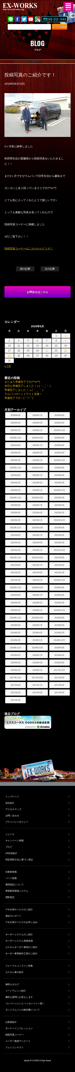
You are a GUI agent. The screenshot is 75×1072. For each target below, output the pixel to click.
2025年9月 (59, 438)
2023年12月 (59, 490)
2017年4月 (37, 692)
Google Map (37, 19)
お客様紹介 (11, 1022)
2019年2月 (16, 640)
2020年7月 (37, 595)
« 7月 (7, 366)
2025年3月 (59, 452)
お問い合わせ (12, 815)
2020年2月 (16, 610)
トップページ (12, 796)
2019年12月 (59, 610)
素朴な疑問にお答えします (19, 997)
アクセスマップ (13, 809)
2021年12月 (59, 550)
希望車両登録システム (16, 891)
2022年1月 (37, 550)
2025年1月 (37, 460)
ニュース (10, 834)
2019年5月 (16, 632)
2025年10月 (37, 438)
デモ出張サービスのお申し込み (21, 922)
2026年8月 (16, 415)
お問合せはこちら (37, 291)
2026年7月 (37, 415)
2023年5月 (16, 512)
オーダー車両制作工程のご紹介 (21, 953)
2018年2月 (16, 670)
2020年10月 (37, 587)
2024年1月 (37, 490)
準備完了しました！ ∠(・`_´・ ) (23, 389)
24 (9, 355)
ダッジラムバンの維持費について (22, 1009)
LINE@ (10, 19)
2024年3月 (59, 482)
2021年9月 (59, 557)
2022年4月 (37, 542)
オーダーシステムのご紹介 (19, 934)
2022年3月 (59, 542)
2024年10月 (37, 467)
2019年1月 (37, 640)
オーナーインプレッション (19, 1028)
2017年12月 (59, 670)
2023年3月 (59, 512)
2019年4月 (37, 632)
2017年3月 (59, 692)
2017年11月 (15, 677)
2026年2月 (16, 430)
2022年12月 (59, 520)
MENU (68, 7)
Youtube (31, 19)
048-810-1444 (56, 19)
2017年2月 (16, 700)
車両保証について (14, 884)
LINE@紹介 (11, 853)
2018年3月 (59, 662)
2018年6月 (59, 655)
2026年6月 (59, 415)
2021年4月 (37, 572)
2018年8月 (16, 655)
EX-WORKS (26, 7)
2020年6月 (59, 595)
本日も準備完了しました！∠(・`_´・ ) (27, 385)
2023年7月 (37, 505)
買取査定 (10, 897)
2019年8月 (16, 625)
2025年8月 (16, 445)
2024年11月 (15, 467)
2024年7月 (37, 475)
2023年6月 (59, 505)
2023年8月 (16, 505)
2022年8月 (16, 535)
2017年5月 (16, 692)
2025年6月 (59, 445)
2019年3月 (59, 632)
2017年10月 (37, 677)
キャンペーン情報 (14, 840)
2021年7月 (37, 565)
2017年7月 (37, 685)
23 (65, 350)
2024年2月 (16, 490)
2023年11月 (15, 497)
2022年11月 (15, 527)
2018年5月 (16, 662)
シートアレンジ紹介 (15, 990)
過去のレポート (13, 916)
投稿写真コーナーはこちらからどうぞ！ (28, 248)
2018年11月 (15, 647)
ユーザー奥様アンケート (18, 1041)
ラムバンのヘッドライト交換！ (23, 393)
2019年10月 (37, 617)
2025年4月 (37, 452)
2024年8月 (16, 475)
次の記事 (50, 268)
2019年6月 (59, 625)
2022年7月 (37, 535)
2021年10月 (37, 557)
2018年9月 (59, 647)
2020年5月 (16, 602)
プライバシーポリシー (16, 822)
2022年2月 (16, 550)
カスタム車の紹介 (14, 972)
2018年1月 (37, 670)
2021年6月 (59, 565)
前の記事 (25, 268)
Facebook (17, 19)
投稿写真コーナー (14, 1034)
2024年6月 (59, 475)
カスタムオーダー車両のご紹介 (21, 947)
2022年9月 (59, 527)
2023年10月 (37, 497)
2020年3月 (59, 602)
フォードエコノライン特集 (19, 965)
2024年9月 (59, 467)
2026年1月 (37, 430)
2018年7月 (37, 655)
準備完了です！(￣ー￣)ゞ (20, 397)
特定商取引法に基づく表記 (19, 859)
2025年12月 (59, 430)
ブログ (8, 847)
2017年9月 (59, 677)
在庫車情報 (11, 872)
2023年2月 (16, 520)
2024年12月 (59, 460)
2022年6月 (59, 535)
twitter (24, 19)
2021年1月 (37, 580)
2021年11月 (15, 557)
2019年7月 (37, 625)
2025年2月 (16, 460)
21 (47, 350)
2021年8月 (16, 565)
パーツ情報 (11, 878)
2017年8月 (16, 685)
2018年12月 (59, 640)
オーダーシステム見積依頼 (19, 940)
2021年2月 (16, 580)
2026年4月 (37, 423)
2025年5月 (16, 452)
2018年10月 (37, 647)
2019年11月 (15, 617)
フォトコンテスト (14, 1047)
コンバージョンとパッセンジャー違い (25, 1003)
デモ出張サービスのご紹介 (19, 909)
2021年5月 (16, 572)
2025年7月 (37, 445)
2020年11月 (15, 587)
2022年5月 (16, 542)
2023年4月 (37, 512)
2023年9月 (59, 497)
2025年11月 (15, 438)
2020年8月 (16, 595)
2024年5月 (16, 482)
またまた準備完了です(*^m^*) (22, 381)
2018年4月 (37, 662)
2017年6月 (59, 685)
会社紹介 (10, 803)
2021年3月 (59, 572)
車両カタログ (12, 984)
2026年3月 (59, 423)
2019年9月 (59, 617)
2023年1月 (37, 520)
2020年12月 (59, 580)
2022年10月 (37, 527)
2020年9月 (59, 587)
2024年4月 (37, 482)
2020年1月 (37, 610)
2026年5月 (16, 423)
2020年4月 (37, 602)
